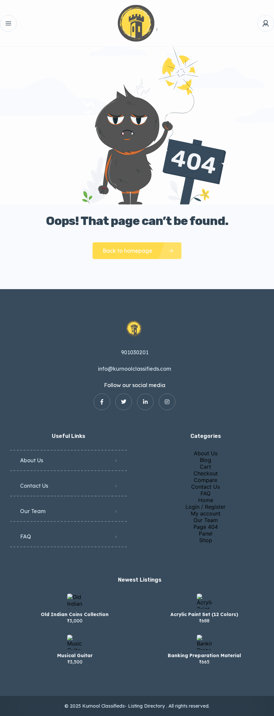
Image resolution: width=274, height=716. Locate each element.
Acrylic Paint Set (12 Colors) (204, 614)
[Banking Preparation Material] (204, 642)
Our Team (32, 511)
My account (206, 513)
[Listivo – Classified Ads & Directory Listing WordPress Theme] (137, 23)
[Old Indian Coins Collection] (74, 601)
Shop (205, 540)
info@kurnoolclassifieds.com (134, 368)
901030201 (134, 352)
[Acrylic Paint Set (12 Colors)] (204, 601)
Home (205, 500)
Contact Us (34, 485)
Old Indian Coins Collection (75, 614)
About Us (31, 460)
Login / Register (205, 506)
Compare (205, 480)
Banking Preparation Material (204, 655)
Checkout (205, 473)
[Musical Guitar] (74, 642)
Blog (205, 460)
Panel (206, 533)
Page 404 (205, 526)
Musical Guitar (75, 655)
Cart (205, 466)
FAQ (25, 536)
